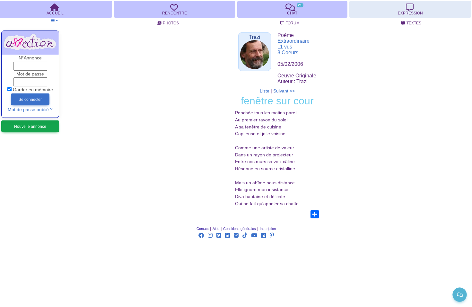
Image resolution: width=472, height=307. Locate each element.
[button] (54, 20)
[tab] (174, 9)
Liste (264, 91)
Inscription (268, 229)
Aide (216, 229)
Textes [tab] (413, 23)
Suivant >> (284, 91)
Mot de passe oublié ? (30, 109)
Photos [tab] (171, 23)
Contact (203, 229)
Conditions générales (239, 229)
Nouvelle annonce (30, 126)
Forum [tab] (292, 23)
